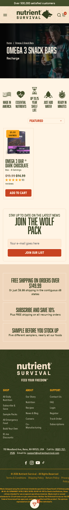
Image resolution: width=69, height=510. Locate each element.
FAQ (52, 402)
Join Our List (34, 252)
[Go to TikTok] (43, 463)
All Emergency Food (10, 421)
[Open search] (59, 15)
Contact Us (55, 396)
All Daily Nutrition (7, 398)
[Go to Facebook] (26, 463)
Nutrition (30, 402)
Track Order (56, 418)
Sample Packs (10, 414)
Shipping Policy (36, 477)
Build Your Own (10, 428)
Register (54, 413)
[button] (64, 15)
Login (52, 407)
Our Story (31, 396)
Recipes (30, 407)
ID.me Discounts (8, 435)
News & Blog (32, 413)
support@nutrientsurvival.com (43, 453)
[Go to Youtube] (38, 463)
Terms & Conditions (16, 477)
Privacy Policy (65, 479)
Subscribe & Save (9, 407)
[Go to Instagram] (31, 463)
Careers (30, 418)
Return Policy (52, 477)
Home (9, 42)
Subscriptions (57, 424)
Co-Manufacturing (33, 426)
